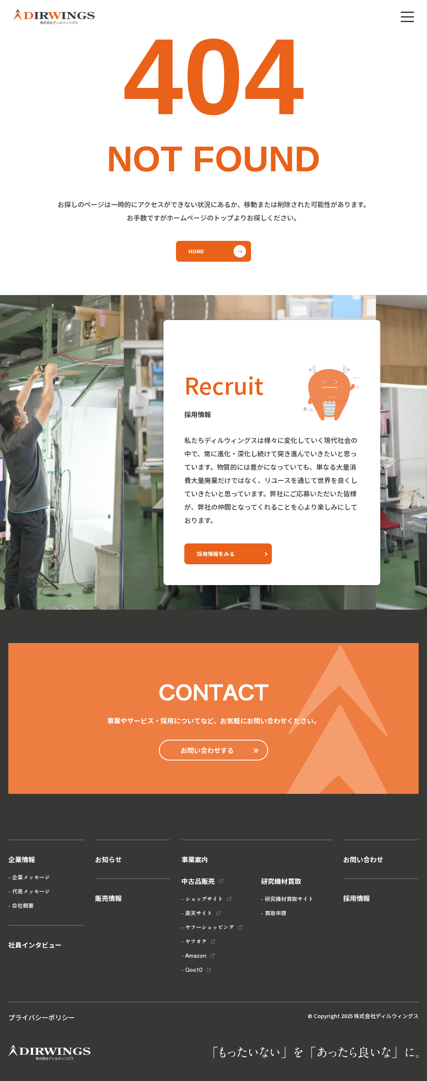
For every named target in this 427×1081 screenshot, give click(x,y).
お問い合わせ (363, 859)
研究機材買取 (281, 881)
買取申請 (275, 913)
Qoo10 (194, 969)
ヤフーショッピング (209, 927)
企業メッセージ (31, 877)
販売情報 (108, 898)
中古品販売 (198, 881)
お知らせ (108, 859)
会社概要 (23, 905)
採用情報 (356, 898)
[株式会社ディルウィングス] (54, 16)
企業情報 (21, 859)
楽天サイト (198, 913)
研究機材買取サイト (289, 899)
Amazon (195, 955)
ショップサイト (204, 899)
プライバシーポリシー (41, 1017)
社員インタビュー (35, 945)
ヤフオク (196, 941)
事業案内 (194, 859)
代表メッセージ (31, 891)
